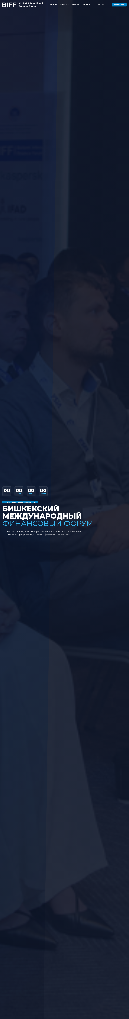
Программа (64, 5)
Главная (53, 5)
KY (103, 5)
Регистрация (119, 5)
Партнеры (76, 5)
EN (99, 5)
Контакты (87, 5)
